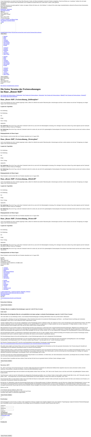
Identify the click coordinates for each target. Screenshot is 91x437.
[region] (45, 10)
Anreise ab (3, 405)
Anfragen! (3, 295)
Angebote (5, 40)
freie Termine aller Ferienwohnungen (9, 96)
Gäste (2, 411)
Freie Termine (6, 42)
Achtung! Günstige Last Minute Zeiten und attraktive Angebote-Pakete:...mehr (9, 21)
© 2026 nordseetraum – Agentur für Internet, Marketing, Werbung (15, 291)
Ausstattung (6, 41)
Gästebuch (5, 47)
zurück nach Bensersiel (16, 298)
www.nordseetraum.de (6, 298)
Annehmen (3, 3)
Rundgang (5, 50)
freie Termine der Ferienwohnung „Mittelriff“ (55, 95)
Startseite (5, 36)
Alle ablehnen (4, 7)
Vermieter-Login (7, 288)
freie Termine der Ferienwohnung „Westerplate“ (33, 95)
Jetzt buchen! (6, 44)
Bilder (4, 37)
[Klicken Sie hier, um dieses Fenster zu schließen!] (1, 299)
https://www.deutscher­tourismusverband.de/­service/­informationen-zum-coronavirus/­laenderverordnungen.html (25, 343)
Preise (4, 38)
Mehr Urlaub (6, 54)
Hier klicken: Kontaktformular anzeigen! (10, 85)
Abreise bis (3, 408)
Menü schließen (4, 76)
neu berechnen (4, 412)
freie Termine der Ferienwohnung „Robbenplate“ (12, 95)
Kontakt (5, 45)
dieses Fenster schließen (6, 304)
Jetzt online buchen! (5, 294)
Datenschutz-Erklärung (8, 271)
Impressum (9, 9)
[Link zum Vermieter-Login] (5, 415)
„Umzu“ (5, 51)
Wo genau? (5, 52)
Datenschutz (3, 9)
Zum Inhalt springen (5, 10)
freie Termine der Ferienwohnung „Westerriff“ (75, 95)
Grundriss (5, 49)
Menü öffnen (3, 33)
